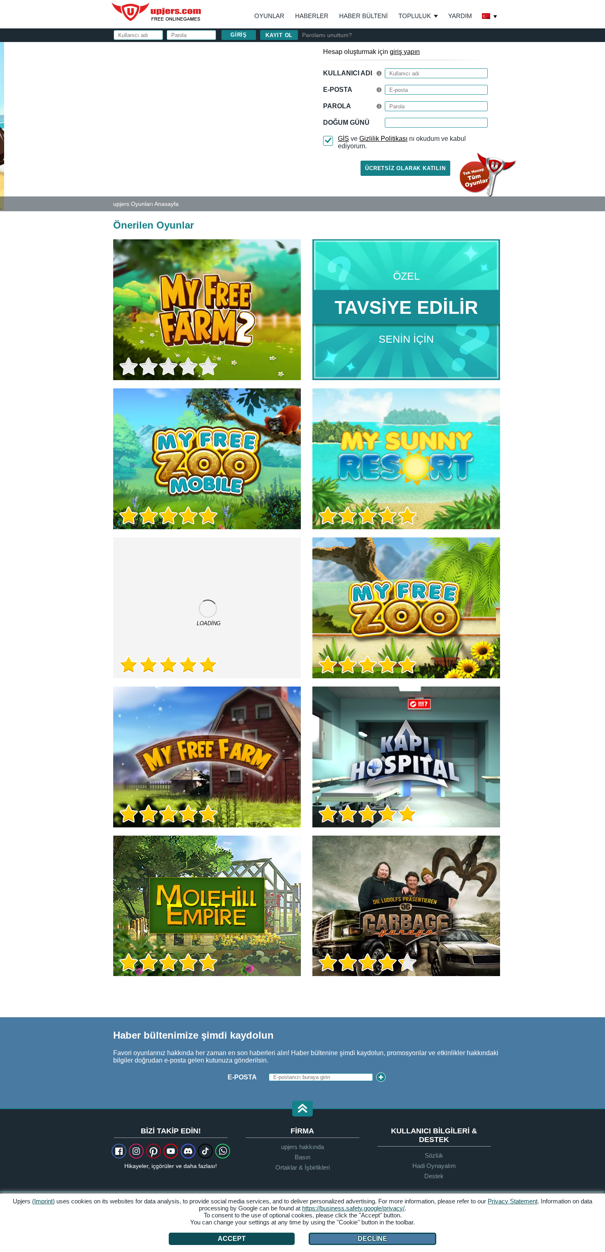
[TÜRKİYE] (489, 16)
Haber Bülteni (363, 15)
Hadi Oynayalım (434, 1165)
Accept (232, 1238)
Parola (337, 106)
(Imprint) (43, 1201)
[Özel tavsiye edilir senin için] (406, 309)
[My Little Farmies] (207, 607)
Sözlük (434, 1155)
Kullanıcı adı (347, 73)
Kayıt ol (279, 35)
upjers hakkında (302, 1146)
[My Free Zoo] (406, 607)
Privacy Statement (513, 1201)
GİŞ (343, 138)
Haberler (311, 15)
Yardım (460, 15)
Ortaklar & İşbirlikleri (302, 1167)
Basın (302, 1157)
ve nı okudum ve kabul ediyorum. (402, 142)
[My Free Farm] (207, 757)
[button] (302, 1109)
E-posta (337, 89)
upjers (157, 12)
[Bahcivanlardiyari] (207, 906)
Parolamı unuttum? (327, 35)
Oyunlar (269, 15)
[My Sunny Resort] (406, 458)
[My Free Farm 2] (2, 125)
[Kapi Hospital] (406, 757)
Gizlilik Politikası (383, 138)
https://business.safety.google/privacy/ (353, 1208)
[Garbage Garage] (406, 906)
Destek (434, 1176)
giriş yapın (405, 51)
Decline (372, 1238)
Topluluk (414, 15)
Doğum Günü (346, 122)
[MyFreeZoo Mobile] (207, 458)
